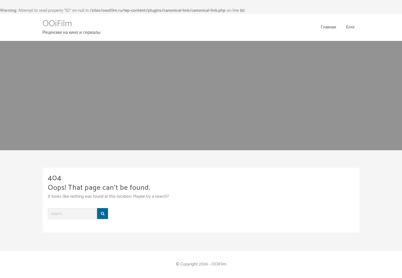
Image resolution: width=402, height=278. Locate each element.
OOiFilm (57, 24)
